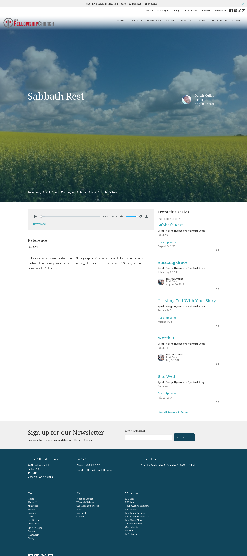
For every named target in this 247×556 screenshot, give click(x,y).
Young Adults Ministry (137, 505)
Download (39, 223)
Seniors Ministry (133, 523)
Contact (206, 10)
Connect (80, 516)
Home (121, 20)
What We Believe (85, 502)
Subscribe (184, 437)
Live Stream (219, 20)
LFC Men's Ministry (135, 519)
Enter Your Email (135, 430)
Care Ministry (132, 527)
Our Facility (82, 512)
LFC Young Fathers (135, 512)
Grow (201, 20)
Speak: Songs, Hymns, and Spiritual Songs (69, 192)
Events (171, 20)
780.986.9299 (220, 10)
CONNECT (238, 20)
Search (149, 10)
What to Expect (84, 498)
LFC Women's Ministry (137, 516)
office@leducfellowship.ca (101, 470)
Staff (79, 509)
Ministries (154, 20)
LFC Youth (130, 502)
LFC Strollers (132, 534)
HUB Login (162, 10)
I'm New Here (191, 10)
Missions (130, 530)
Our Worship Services (87, 505)
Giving (176, 10)
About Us (136, 20)
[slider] (70, 216)
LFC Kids (129, 498)
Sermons (187, 20)
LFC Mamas (131, 509)
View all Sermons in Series (173, 412)
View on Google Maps (40, 477)
